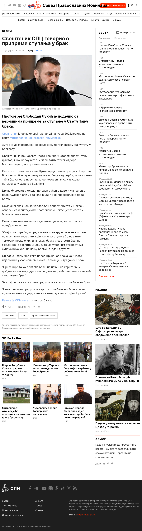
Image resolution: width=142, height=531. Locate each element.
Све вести (105, 276)
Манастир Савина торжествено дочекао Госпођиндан (112, 154)
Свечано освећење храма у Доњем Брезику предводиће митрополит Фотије (116, 201)
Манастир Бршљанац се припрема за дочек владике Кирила (116, 169)
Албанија (29, 13)
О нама (117, 19)
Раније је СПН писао (16, 300)
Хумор (105, 19)
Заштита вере (35, 19)
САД (109, 13)
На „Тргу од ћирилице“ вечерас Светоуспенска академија (113, 266)
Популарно (120, 38)
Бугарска (64, 13)
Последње (104, 38)
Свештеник (9, 133)
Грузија (87, 13)
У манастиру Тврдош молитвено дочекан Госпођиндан (46, 368)
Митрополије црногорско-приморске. (36, 137)
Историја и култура (77, 19)
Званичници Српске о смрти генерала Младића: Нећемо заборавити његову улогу (116, 185)
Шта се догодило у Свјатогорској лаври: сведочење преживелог (112, 331)
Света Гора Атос (46, 13)
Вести (21, 19)
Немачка (99, 13)
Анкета (95, 19)
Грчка (76, 13)
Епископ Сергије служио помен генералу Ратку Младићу (114, 138)
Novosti (38, 50)
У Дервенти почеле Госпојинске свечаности (45, 411)
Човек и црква (55, 19)
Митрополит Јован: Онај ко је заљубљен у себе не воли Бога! (77, 368)
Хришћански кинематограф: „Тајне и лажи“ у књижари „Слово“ (116, 216)
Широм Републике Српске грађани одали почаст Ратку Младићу (14, 370)
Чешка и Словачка (125, 13)
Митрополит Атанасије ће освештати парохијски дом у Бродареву (16, 413)
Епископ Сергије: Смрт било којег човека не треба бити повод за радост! (77, 413)
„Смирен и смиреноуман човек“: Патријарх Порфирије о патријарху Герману (116, 251)
